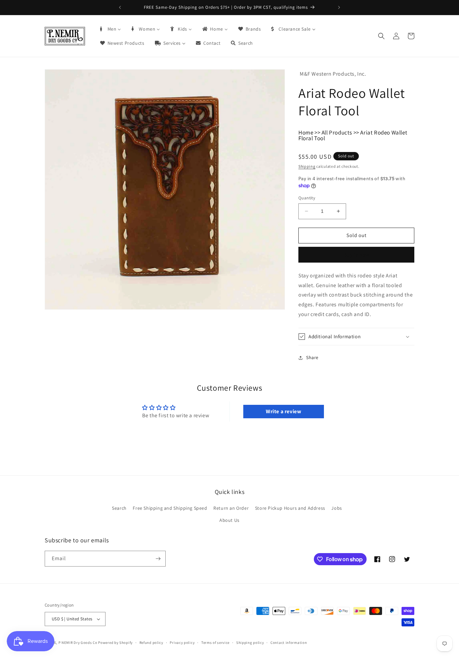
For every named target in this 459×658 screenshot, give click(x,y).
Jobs (336, 508)
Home (305, 132)
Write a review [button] (283, 411)
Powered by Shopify (115, 642)
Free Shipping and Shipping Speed (170, 508)
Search (119, 508)
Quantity (306, 198)
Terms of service (215, 642)
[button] (381, 36)
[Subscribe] (158, 559)
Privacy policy (182, 642)
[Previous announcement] (120, 7)
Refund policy (151, 642)
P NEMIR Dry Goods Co (77, 642)
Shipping (307, 166)
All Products (337, 132)
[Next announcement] (339, 7)
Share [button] (312, 357)
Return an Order (231, 508)
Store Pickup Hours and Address (290, 508)
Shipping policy (250, 642)
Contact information (288, 642)
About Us (229, 520)
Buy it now (356, 254)
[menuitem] (110, 29)
